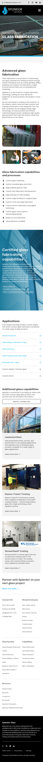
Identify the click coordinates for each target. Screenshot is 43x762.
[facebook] (29, 2)
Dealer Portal (6, 689)
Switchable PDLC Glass (10, 362)
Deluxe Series (27, 628)
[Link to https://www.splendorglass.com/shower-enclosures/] (40, 336)
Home (4, 33)
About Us (5, 693)
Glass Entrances (8, 349)
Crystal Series (27, 624)
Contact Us (6, 696)
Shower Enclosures (9, 336)
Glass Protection (28, 654)
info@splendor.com (9, 613)
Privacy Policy (18, 751)
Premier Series (27, 620)
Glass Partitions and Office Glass (14, 356)
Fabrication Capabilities (15, 33)
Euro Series (26, 613)
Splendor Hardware (9, 704)
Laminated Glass (28, 651)
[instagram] (32, 2)
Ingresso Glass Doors (9, 666)
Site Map (28, 751)
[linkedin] (40, 2)
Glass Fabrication (28, 647)
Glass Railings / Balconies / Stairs (14, 342)
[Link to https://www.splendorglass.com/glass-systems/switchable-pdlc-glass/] (40, 362)
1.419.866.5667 (7, 616)
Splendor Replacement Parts (12, 708)
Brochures (6, 700)
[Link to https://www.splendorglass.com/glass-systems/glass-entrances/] (40, 349)
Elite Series (26, 609)
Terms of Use (6, 751)
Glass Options (27, 632)
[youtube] (36, 2)
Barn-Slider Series (28, 605)
